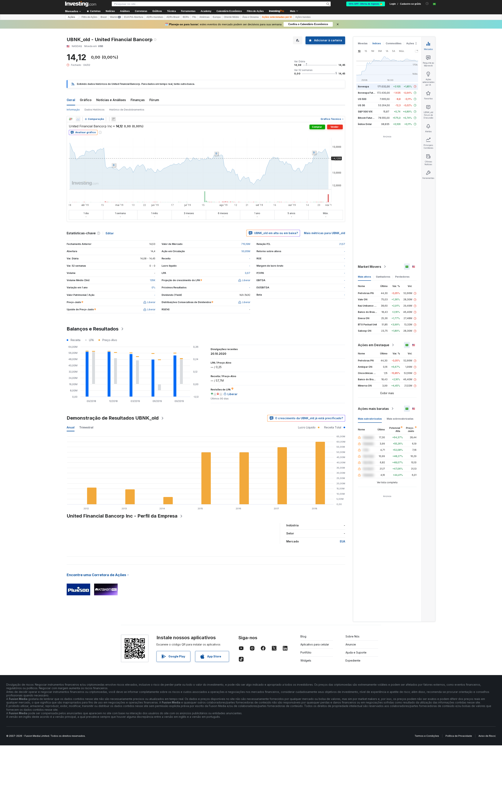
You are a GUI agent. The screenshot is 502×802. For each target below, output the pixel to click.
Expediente (353, 660)
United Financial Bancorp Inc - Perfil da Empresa (122, 516)
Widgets (305, 660)
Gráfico (86, 100)
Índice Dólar (365, 124)
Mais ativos (364, 276)
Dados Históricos (95, 109)
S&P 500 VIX (365, 111)
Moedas (362, 43)
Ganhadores (383, 276)
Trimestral (86, 427)
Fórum (154, 100)
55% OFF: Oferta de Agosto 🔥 (366, 4)
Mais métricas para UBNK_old (324, 233)
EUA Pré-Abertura (133, 17)
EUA (342, 541)
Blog (303, 636)
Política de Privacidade (459, 735)
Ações (71, 17)
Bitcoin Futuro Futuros (370, 117)
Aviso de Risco (487, 735)
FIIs (194, 17)
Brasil (104, 17)
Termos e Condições (427, 735)
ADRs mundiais (154, 17)
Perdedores (402, 276)
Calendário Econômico (229, 11)
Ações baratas (303, 17)
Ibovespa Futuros (368, 92)
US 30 (361, 105)
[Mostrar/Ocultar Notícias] (113, 119)
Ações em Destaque (373, 345)
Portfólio (305, 652)
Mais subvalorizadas (370, 418)
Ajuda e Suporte (356, 652)
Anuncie (351, 644)
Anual (71, 427)
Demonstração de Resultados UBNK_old (113, 418)
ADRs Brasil (172, 17)
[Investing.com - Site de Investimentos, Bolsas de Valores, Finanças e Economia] (80, 4)
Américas (204, 17)
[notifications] (427, 3)
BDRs (186, 17)
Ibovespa (363, 86)
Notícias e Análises (111, 100)
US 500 (362, 99)
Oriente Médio (231, 17)
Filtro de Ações (255, 11)
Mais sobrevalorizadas (400, 418)
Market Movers (369, 267)
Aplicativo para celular (314, 644)
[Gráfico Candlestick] (70, 119)
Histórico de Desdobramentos (126, 109)
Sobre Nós (352, 636)
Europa (217, 17)
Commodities (393, 43)
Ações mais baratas (373, 409)
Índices (376, 43)
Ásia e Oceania (250, 17)
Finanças (138, 100)
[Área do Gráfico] (78, 119)
